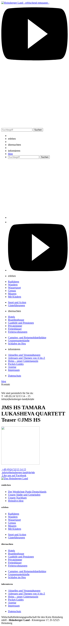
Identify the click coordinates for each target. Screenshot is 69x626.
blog (10, 153)
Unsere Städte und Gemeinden (24, 494)
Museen (12, 293)
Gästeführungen (16, 305)
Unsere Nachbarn (17, 497)
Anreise (12, 367)
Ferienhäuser (15, 328)
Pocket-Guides (16, 364)
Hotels (11, 316)
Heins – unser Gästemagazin (23, 361)
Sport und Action (17, 302)
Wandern (13, 284)
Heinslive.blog (15, 500)
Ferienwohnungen (17, 331)
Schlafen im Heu (17, 343)
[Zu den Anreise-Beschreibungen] (14, 478)
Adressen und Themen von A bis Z (26, 358)
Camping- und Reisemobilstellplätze (27, 337)
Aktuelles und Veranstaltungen (24, 355)
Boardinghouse (16, 319)
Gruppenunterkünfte (18, 340)
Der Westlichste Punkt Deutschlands (27, 491)
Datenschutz (14, 375)
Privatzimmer (15, 325)
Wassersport (14, 287)
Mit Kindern (14, 296)
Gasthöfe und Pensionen (21, 322)
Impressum (14, 370)
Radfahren (13, 281)
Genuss (12, 290)
